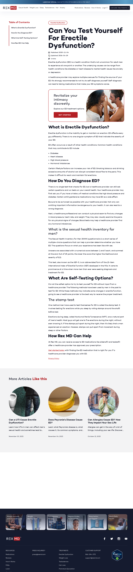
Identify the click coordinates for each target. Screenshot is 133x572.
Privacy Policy (53, 358)
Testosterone (49, 8)
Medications (79, 8)
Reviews (87, 8)
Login (104, 8)
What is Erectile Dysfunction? (23, 28)
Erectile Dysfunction (58, 23)
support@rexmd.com (92, 558)
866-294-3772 (90, 555)
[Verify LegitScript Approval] (117, 555)
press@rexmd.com (39, 555)
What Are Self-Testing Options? (24, 38)
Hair (57, 8)
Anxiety (62, 8)
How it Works (96, 8)
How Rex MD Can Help (20, 43)
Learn (8, 569)
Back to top (130, 569)
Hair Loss (62, 565)
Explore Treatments (119, 8)
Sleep (42, 8)
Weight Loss (34, 8)
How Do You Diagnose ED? (21, 33)
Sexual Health (23, 8)
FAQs (7, 565)
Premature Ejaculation (67, 569)
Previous (114, 380)
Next (122, 380)
